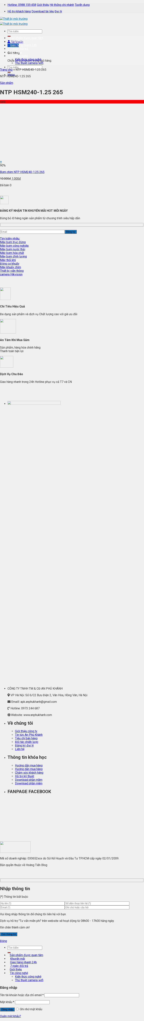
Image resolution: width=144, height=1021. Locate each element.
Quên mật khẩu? (10, 1016)
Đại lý (58, 11)
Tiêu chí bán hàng (26, 738)
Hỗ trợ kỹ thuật (24, 776)
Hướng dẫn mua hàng (29, 765)
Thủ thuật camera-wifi (29, 63)
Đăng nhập (7, 1009)
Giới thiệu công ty (26, 731)
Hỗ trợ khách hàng (19, 11)
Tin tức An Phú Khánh (29, 735)
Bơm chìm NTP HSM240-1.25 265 (22, 172)
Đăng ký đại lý (24, 745)
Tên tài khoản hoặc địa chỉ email (22, 995)
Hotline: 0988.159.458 (22, 5)
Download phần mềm (28, 780)
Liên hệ (19, 749)
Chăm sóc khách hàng (29, 772)
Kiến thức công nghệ (28, 59)
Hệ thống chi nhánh (62, 5)
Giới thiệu (43, 5)
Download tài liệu (43, 11)
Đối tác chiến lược (26, 742)
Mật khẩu (7, 1002)
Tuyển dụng (82, 5)
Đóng (3, 941)
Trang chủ (6, 69)
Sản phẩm (6, 83)
